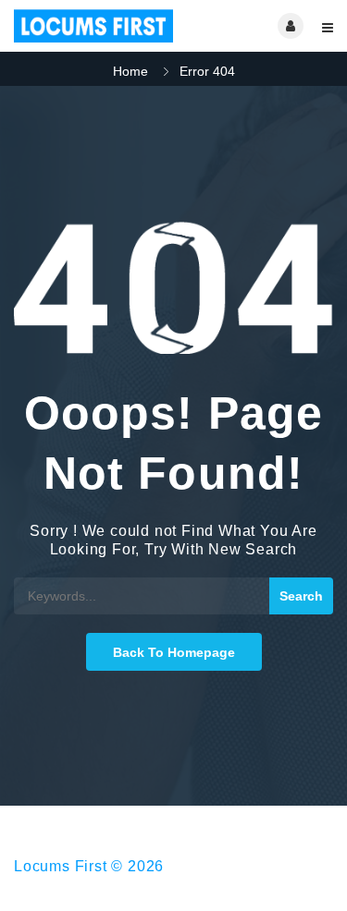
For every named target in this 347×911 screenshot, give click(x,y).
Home (130, 71)
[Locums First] (94, 26)
